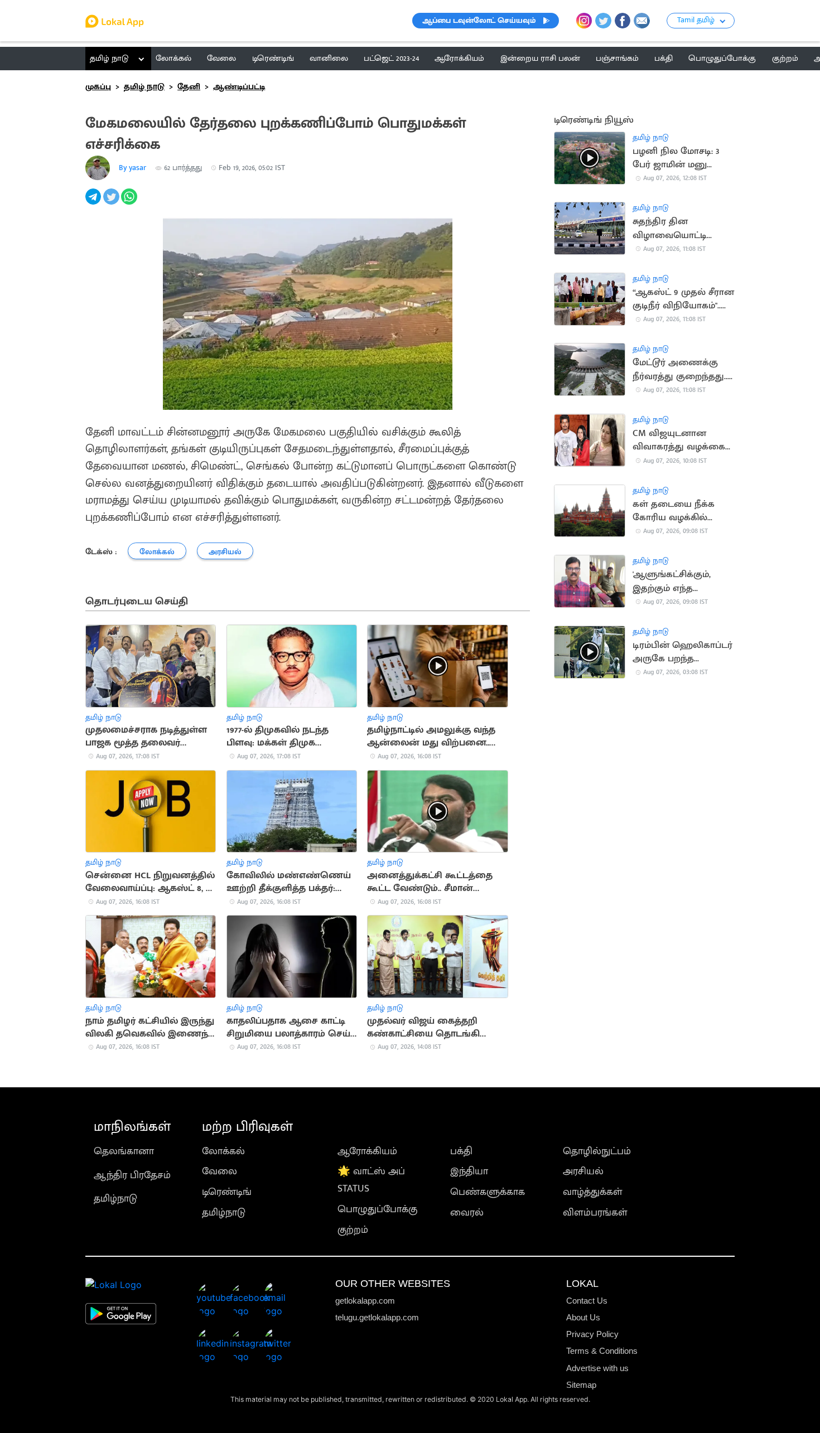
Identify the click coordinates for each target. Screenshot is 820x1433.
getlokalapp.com (365, 1300)
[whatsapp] (130, 202)
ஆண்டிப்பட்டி (239, 87)
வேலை (219, 1171)
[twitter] (112, 202)
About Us (583, 1317)
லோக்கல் (223, 1151)
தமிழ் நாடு (109, 58)
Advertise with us (597, 1368)
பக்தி (461, 1151)
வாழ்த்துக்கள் (593, 1191)
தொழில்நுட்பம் (597, 1151)
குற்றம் (352, 1229)
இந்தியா (469, 1171)
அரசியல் (583, 1171)
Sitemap (581, 1385)
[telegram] (94, 202)
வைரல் (467, 1212)
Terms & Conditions (602, 1350)
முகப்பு (98, 87)
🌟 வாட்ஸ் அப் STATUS (371, 1180)
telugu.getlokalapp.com (377, 1317)
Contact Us (586, 1300)
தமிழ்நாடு (115, 1198)
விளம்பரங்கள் (595, 1212)
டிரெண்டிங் (227, 1191)
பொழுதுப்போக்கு (377, 1209)
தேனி (188, 87)
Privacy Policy (592, 1334)
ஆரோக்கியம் (367, 1151)
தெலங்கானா (124, 1151)
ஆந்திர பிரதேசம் (132, 1175)
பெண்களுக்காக (487, 1191)
